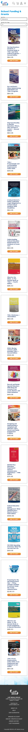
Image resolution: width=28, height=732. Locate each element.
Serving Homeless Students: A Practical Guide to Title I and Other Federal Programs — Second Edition (14, 51)
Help (14, 710)
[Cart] (18, 3)
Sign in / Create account (14, 719)
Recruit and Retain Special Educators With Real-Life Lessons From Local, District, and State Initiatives (13, 388)
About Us (14, 708)
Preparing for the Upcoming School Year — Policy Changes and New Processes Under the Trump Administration (13, 584)
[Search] (13, 3)
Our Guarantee (14, 712)
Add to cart (14, 60)
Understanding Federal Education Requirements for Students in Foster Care (13, 242)
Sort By (3, 17)
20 (2, 24)
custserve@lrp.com (14, 704)
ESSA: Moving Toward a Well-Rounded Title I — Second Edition (13, 350)
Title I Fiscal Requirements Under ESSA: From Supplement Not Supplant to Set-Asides (13, 662)
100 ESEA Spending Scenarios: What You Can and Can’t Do (14, 546)
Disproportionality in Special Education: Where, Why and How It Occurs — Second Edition (13, 126)
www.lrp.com (14, 703)
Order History (14, 721)
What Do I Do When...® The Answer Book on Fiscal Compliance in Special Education (14, 624)
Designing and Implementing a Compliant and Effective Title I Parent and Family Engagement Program (13, 428)
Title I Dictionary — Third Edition (13, 315)
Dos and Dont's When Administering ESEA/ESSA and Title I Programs (14, 89)
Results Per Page (5, 22)
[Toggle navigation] (25, 3)
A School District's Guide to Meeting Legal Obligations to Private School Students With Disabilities (14, 204)
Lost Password (14, 723)
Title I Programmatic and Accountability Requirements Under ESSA (13, 165)
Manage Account (14, 716)
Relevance (5, 19)
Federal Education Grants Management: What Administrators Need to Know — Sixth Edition (13, 509)
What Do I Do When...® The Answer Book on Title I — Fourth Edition (12, 280)
